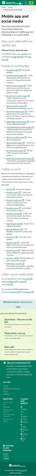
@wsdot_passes (12, 208)
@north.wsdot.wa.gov (14, 86)
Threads (20, 281)
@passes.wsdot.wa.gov (15, 106)
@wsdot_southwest (14, 200)
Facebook (26, 279)
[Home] (14, 2)
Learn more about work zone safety (13, 313)
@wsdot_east (11, 242)
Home (3, 7)
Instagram (10, 281)
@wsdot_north (12, 250)
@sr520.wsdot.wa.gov (14, 150)
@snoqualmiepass (13, 229)
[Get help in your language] (20, 3)
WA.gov (7, 407)
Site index (6, 394)
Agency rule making (15, 473)
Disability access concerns (11, 388)
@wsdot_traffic (12, 192)
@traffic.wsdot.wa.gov (15, 75)
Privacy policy (23, 470)
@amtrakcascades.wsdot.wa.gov (19, 158)
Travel (10, 7)
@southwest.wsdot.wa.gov (16, 96)
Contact (5, 385)
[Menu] (31, 3)
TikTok (7, 284)
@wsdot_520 (11, 258)
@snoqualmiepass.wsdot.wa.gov (18, 127)
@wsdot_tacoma (12, 213)
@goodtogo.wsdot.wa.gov (16, 122)
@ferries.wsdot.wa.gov (15, 137)
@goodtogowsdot (13, 224)
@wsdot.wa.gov (12, 70)
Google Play (15, 57)
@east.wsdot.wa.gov (14, 143)
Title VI (5, 391)
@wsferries (10, 237)
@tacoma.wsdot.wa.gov (15, 111)
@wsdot (9, 189)
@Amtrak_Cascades (14, 264)
